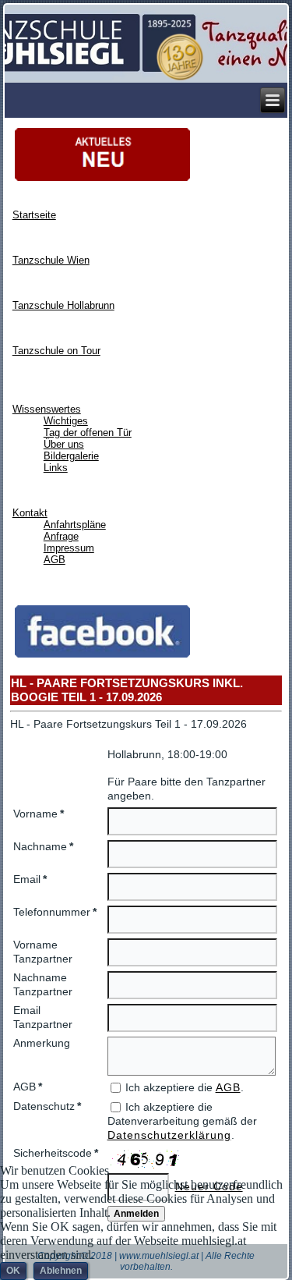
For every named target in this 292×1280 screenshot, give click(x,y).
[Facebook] (102, 656)
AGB (54, 560)
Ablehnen (61, 1270)
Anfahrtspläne (75, 524)
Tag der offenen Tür (88, 432)
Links (56, 467)
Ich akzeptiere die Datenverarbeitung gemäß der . (182, 1121)
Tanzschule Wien (51, 260)
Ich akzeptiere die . (184, 1087)
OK (13, 1270)
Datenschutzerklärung (169, 1135)
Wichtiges (66, 421)
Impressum (69, 548)
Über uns (64, 444)
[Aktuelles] (102, 180)
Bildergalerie (71, 456)
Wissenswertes (46, 409)
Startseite (34, 215)
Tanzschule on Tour (56, 350)
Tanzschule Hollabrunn (63, 305)
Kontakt (29, 513)
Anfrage (61, 536)
